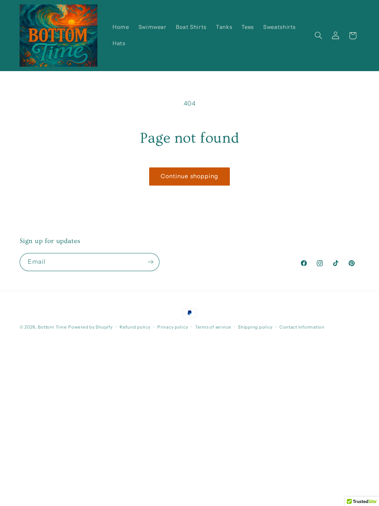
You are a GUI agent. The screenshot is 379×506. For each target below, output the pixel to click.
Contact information (302, 327)
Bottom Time (52, 327)
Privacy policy (172, 327)
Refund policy (135, 327)
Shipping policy (255, 327)
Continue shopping (189, 176)
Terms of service (213, 327)
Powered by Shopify (90, 327)
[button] (318, 35)
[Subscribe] (150, 262)
